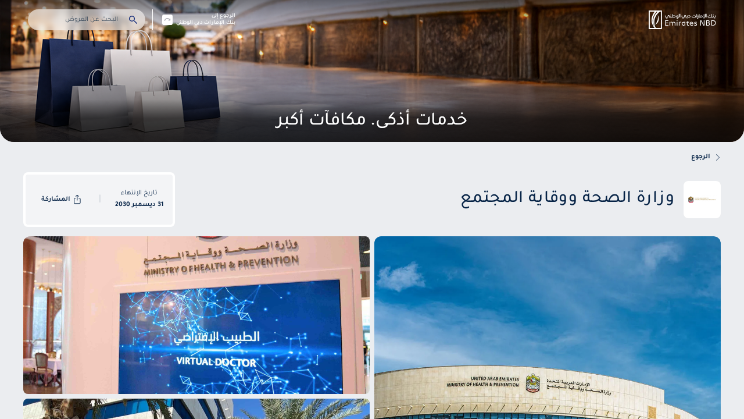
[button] (682, 19)
